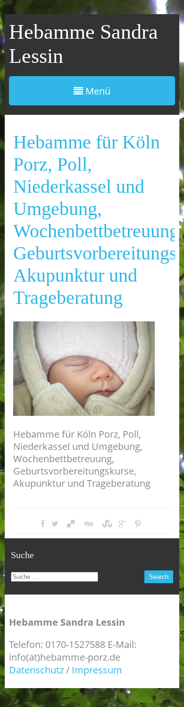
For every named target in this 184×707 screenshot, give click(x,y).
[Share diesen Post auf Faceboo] (43, 523)
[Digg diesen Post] (88, 523)
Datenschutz (36, 670)
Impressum (97, 670)
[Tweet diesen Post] (55, 523)
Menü (96, 91)
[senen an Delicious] (70, 523)
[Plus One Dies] (122, 523)
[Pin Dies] (137, 523)
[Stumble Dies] (106, 523)
